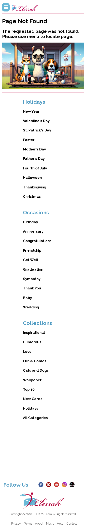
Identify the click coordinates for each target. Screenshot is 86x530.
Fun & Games (34, 361)
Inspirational (34, 333)
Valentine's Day (36, 121)
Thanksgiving (34, 187)
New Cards (32, 399)
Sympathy (31, 279)
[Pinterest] (49, 484)
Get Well (30, 260)
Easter (28, 140)
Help (60, 523)
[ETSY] (73, 484)
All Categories (35, 418)
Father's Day (34, 158)
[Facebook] (41, 484)
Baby (27, 298)
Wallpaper (32, 380)
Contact (71, 523)
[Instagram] (65, 484)
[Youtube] (57, 484)
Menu (6, 7)
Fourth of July (35, 168)
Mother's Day (34, 149)
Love (27, 352)
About (39, 523)
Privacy (16, 523)
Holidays (30, 408)
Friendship (32, 250)
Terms (28, 523)
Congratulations (37, 241)
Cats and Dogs (36, 370)
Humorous (32, 342)
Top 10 (29, 389)
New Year (31, 111)
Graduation (33, 269)
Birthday (30, 222)
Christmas (32, 196)
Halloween (32, 177)
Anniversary (33, 231)
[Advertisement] (43, 454)
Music (50, 523)
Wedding (31, 307)
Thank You (32, 288)
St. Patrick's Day (37, 130)
